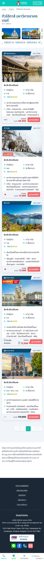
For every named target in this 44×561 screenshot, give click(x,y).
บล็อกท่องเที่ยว (22, 490)
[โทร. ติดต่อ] (25, 545)
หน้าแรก (4, 9)
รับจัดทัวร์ (22, 495)
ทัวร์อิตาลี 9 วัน (20, 42)
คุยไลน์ (13, 558)
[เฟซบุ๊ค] (19, 545)
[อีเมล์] (30, 545)
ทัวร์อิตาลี (11, 9)
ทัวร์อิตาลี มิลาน (32, 42)
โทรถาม (3, 558)
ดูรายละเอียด (34, 119)
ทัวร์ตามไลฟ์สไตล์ (22, 485)
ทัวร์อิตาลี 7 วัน (9, 42)
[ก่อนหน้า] (2, 34)
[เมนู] (3, 3)
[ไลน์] (13, 545)
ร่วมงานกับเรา (22, 504)
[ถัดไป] (42, 34)
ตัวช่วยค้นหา (24, 558)
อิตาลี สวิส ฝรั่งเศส (11, 85)
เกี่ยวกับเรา (22, 500)
